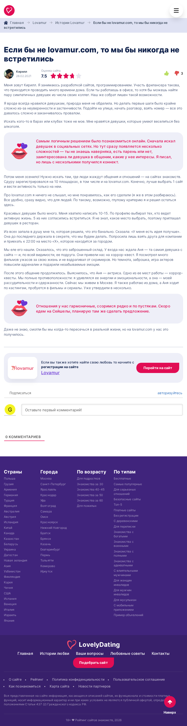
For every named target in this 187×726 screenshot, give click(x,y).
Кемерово (47, 566)
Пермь (45, 555)
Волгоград (48, 506)
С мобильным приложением (124, 607)
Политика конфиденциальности (78, 679)
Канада (9, 533)
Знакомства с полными (124, 553)
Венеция (10, 604)
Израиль (10, 615)
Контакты (160, 653)
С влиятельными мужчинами (126, 573)
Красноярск (49, 522)
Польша (10, 478)
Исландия (11, 522)
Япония (9, 620)
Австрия (10, 517)
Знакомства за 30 (90, 484)
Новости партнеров (94, 686)
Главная (17, 23)
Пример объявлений (128, 615)
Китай (8, 528)
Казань (45, 544)
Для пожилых (86, 506)
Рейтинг (37, 679)
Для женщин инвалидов (123, 582)
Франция (10, 506)
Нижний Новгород (53, 528)
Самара (46, 511)
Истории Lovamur (69, 23)
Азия (7, 566)
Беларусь (11, 544)
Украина (10, 549)
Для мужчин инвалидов (123, 592)
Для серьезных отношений (125, 491)
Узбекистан (12, 571)
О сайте (15, 679)
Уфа (43, 500)
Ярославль (48, 489)
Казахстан (11, 538)
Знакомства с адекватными (124, 563)
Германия (11, 495)
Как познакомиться (25, 686)
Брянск (45, 538)
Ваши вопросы (89, 653)
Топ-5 (118, 504)
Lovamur (40, 23)
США (7, 593)
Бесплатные (122, 478)
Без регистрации (126, 515)
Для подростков (88, 478)
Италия (9, 609)
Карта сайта (60, 686)
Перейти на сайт (157, 368)
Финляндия (12, 577)
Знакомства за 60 (90, 500)
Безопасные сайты (127, 499)
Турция (9, 500)
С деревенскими (126, 521)
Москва (46, 478)
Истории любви (54, 653)
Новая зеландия (15, 560)
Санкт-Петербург (53, 484)
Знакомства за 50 (90, 495)
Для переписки (124, 526)
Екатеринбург (50, 549)
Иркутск (46, 571)
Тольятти (47, 560)
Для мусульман (125, 600)
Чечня (8, 587)
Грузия (9, 484)
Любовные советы (127, 653)
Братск (45, 533)
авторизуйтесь (169, 393)
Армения (10, 489)
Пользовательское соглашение (139, 679)
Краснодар (48, 495)
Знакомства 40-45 (90, 489)
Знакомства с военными (124, 544)
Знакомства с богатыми (124, 534)
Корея (8, 582)
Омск (44, 517)
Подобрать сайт (93, 662)
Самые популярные (128, 484)
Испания (10, 598)
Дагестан (11, 555)
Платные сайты (125, 510)
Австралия (11, 511)
